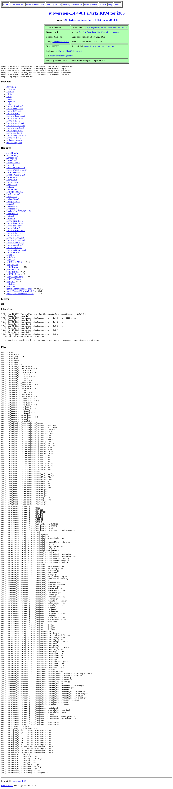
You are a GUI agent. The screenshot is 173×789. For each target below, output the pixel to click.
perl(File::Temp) (13, 274)
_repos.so (10, 101)
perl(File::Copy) (13, 267)
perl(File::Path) (12, 272)
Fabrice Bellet (7, 785)
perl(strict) (10, 284)
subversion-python (14, 142)
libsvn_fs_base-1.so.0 (15, 116)
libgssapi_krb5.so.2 (14, 192)
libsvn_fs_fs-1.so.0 (14, 118)
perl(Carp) (10, 257)
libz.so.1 (10, 255)
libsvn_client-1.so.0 (14, 106)
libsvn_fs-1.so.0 (13, 113)
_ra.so (9, 99)
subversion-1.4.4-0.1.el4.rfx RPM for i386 (87, 13)
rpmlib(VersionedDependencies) (20, 293)
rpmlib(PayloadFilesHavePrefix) (20, 291)
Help (110, 4)
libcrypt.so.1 (11, 179)
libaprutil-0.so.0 (13, 163)
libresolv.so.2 (12, 213)
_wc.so (9, 104)
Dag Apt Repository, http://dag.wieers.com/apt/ (99, 32)
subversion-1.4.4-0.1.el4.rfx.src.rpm (99, 46)
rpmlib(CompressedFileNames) (19, 289)
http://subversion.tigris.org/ (61, 56)
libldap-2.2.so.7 (13, 201)
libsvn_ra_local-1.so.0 (15, 125)
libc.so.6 (10, 165)
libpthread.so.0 (12, 209)
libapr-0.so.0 (11, 160)
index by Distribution (35, 4)
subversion (11, 87)
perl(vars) (10, 286)
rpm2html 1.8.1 (19, 781)
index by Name (90, 4)
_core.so (10, 92)
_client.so (10, 89)
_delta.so (10, 94)
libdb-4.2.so (11, 184)
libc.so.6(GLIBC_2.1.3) (16, 170)
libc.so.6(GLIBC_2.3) (15, 175)
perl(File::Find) (12, 269)
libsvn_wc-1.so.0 (13, 138)
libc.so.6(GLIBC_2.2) (15, 172)
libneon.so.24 (12, 206)
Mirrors (103, 4)
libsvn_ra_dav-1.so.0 (15, 123)
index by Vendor (54, 4)
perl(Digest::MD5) (14, 262)
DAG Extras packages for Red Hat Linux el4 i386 (90, 20)
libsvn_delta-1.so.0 (14, 108)
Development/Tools (61, 41)
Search (118, 4)
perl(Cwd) (10, 260)
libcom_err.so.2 (13, 177)
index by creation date (72, 4)
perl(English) (12, 264)
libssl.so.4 (10, 218)
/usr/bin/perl (11, 158)
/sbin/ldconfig (12, 153)
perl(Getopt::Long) (14, 276)
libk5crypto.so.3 (13, 194)
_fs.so (8, 96)
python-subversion (14, 140)
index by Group (17, 4)
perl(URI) (10, 281)
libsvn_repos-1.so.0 (14, 130)
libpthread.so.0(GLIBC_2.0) (18, 211)
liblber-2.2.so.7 (12, 199)
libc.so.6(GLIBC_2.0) (15, 167)
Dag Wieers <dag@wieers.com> (69, 51)
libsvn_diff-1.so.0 (13, 111)
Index (5, 4)
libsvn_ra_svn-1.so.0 (15, 128)
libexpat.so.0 (11, 189)
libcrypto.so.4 (12, 182)
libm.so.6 (10, 204)
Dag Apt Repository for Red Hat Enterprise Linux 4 (105, 27)
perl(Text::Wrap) (13, 279)
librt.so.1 (10, 216)
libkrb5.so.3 (11, 196)
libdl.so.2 (10, 187)
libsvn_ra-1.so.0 (13, 121)
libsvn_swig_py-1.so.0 (16, 135)
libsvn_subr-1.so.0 (14, 133)
